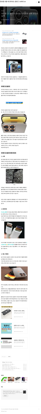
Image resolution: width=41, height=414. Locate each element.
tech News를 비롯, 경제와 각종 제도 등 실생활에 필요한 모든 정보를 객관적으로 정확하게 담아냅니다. (12, 393)
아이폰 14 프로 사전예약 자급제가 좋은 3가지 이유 (10, 368)
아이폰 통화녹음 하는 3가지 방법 (7, 364)
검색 (36, 2)
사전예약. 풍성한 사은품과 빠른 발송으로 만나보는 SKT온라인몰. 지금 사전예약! (10, 42)
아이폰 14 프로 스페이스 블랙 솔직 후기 (9, 367)
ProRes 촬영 (4, 212)
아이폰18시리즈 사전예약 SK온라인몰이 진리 (11, 32)
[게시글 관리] (5, 356)
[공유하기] (4, 356)
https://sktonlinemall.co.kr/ (7, 38)
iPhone (3, 362)
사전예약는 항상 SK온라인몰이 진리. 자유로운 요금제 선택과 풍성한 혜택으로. (11, 34)
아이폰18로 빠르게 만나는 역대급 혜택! (10, 40)
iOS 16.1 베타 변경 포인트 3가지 (7, 369)
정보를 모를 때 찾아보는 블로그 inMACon (13, 1)
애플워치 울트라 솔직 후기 (6, 365)
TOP (39, 409)
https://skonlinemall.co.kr (7, 30)
